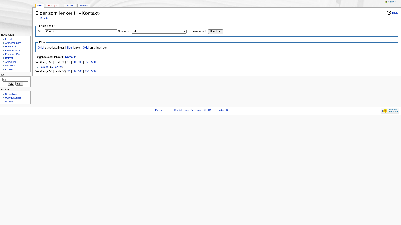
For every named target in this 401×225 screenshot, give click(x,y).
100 (80, 62)
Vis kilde (70, 5)
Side (39, 5)
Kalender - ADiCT (14, 50)
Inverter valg (199, 31)
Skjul (41, 47)
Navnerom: (124, 31)
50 (74, 62)
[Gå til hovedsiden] (16, 16)
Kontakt (44, 18)
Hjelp (395, 12)
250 (87, 62)
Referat (9, 58)
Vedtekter (10, 65)
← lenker (56, 67)
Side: (41, 31)
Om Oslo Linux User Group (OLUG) (192, 110)
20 (68, 62)
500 (93, 62)
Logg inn (392, 1)
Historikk (84, 5)
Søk (3, 75)
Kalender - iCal (12, 54)
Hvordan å (10, 46)
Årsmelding (10, 62)
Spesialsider (11, 94)
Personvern (161, 110)
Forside (43, 67)
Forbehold (223, 110)
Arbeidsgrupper (13, 43)
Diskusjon (52, 5)
